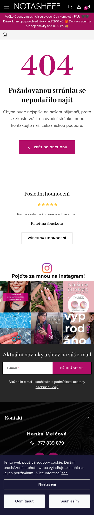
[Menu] (6, 6)
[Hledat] (70, 6)
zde (64, 472)
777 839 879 (51, 442)
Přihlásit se (72, 368)
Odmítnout (24, 501)
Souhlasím (69, 501)
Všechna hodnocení (47, 238)
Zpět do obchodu (50, 147)
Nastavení (47, 484)
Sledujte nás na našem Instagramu (48, 276)
